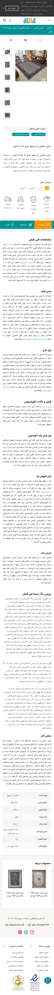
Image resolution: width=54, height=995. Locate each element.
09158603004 (16, 925)
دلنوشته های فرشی (16, 970)
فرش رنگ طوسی (39, 134)
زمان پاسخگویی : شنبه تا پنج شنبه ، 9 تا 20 (25, 918)
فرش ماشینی (43, 970)
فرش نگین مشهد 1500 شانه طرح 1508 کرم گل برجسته (39, 896)
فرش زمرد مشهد (41, 961)
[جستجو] (4, 20)
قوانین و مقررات (17, 957)
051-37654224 (40, 925)
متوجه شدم (12, 8)
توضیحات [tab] (41, 225)
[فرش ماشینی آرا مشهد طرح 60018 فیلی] (43, 80)
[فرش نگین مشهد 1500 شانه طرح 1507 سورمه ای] (15, 879)
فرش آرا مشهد (42, 966)
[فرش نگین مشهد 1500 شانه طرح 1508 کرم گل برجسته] (38, 879)
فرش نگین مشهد (41, 957)
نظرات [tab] (7, 225)
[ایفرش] (30, 21)
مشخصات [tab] (23, 225)
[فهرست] (49, 20)
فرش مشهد (43, 952)
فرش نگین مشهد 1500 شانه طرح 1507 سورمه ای (15, 896)
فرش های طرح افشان (21, 134)
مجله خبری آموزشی (15, 966)
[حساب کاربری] (10, 20)
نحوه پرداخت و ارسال (15, 961)
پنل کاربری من (17, 952)
